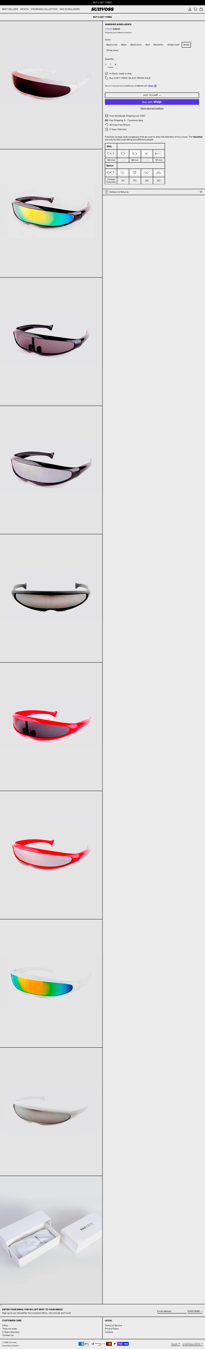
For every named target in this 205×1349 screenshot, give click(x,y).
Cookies (109, 1332)
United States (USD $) (191, 1344)
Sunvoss (12, 1342)
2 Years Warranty (10, 1332)
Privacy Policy (112, 1328)
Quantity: (109, 58)
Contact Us (7, 1335)
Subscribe (194, 1311)
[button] (195, 9)
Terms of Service (113, 1325)
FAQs (5, 1325)
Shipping (109, 32)
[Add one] (115, 64)
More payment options (152, 108)
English (174, 1344)
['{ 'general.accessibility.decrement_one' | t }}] (106, 64)
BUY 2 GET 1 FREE (102, 2)
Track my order (9, 1328)
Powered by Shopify (10, 1346)
